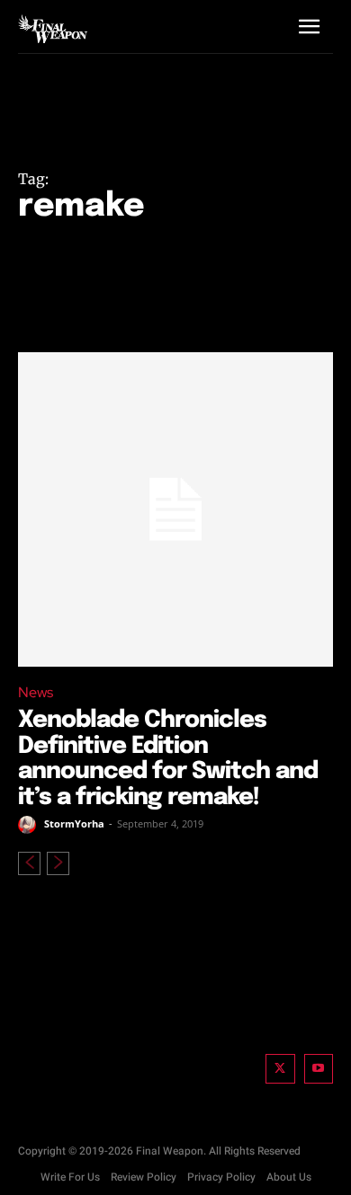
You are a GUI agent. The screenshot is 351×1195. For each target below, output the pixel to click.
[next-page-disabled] (58, 863)
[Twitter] (280, 1069)
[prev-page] (29, 863)
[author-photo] (29, 825)
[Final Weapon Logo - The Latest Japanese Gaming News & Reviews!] (52, 28)
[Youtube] (319, 1069)
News (35, 692)
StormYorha (74, 823)
